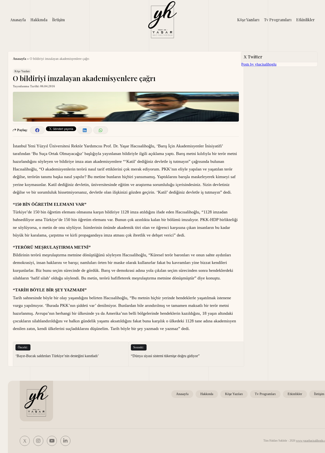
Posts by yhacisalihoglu (258, 64)
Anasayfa (18, 19)
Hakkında (38, 19)
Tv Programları (277, 19)
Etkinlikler (305, 19)
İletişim (58, 19)
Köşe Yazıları (248, 19)
